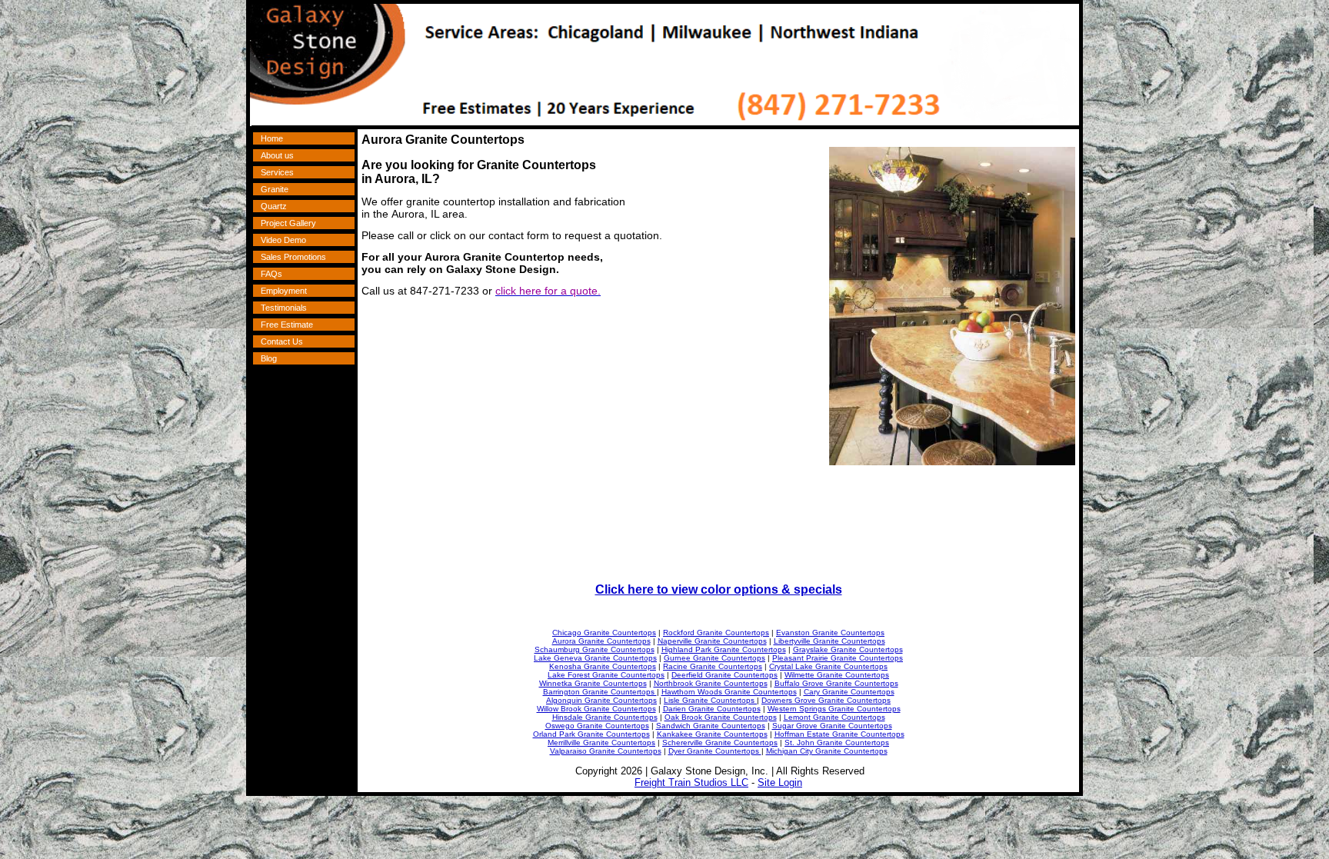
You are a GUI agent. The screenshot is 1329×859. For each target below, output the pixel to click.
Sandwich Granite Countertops (710, 725)
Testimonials (284, 307)
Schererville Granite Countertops (720, 742)
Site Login (780, 782)
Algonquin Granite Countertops (601, 700)
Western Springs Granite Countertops (834, 708)
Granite (274, 189)
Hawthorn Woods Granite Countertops (729, 692)
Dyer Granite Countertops (714, 751)
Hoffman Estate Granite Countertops (839, 734)
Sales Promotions (293, 256)
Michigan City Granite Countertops (827, 751)
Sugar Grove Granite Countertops (832, 725)
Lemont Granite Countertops (834, 717)
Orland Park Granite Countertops (591, 734)
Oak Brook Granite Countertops (720, 717)
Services (277, 172)
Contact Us (282, 341)
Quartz (274, 206)
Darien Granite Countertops (712, 708)
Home (272, 138)
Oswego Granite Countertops (597, 725)
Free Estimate (287, 324)
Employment (284, 290)
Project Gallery (288, 223)
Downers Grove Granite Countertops (826, 700)
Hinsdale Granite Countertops (605, 717)
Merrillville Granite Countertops (601, 742)
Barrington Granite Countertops (600, 692)
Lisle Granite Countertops (710, 700)
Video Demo (283, 240)
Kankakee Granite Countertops (712, 734)
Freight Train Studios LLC (691, 782)
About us (277, 155)
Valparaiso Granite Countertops (605, 751)
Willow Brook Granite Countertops (596, 708)
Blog (269, 358)
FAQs (271, 273)
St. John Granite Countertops (836, 742)
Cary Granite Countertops (849, 692)
